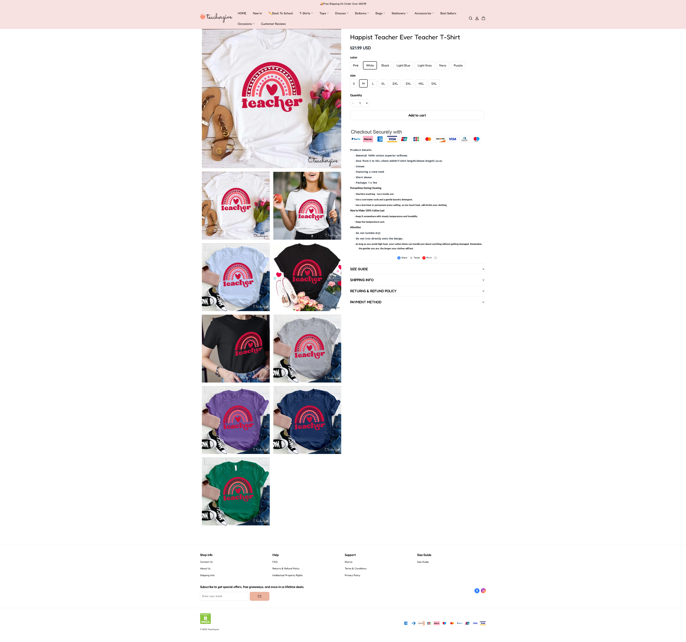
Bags (379, 13)
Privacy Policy (352, 575)
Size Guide (423, 561)
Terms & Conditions (355, 568)
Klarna (348, 561)
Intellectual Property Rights (287, 575)
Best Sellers (448, 13)
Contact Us (206, 561)
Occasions (245, 24)
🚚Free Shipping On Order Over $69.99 (343, 3)
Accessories (423, 13)
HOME (242, 13)
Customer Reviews (273, 24)
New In (257, 13)
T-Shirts (304, 13)
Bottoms (360, 13)
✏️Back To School (280, 13)
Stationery (399, 13)
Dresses (340, 13)
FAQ (275, 561)
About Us (205, 568)
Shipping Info (207, 575)
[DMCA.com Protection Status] (205, 623)
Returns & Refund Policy (285, 568)
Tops (322, 13)
